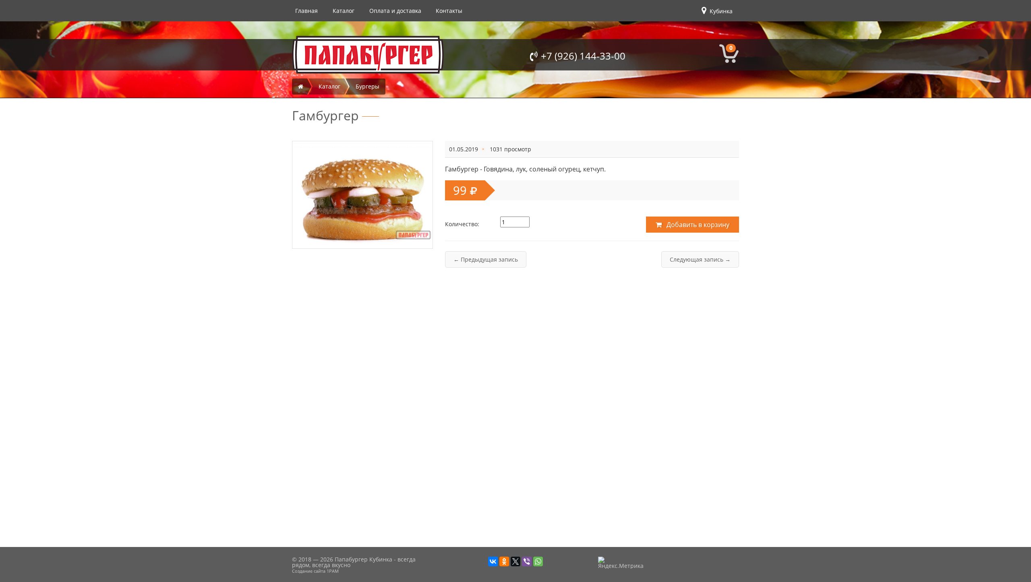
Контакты (449, 10)
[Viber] (527, 561)
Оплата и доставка (395, 10)
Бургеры (367, 86)
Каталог (343, 10)
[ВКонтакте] (493, 561)
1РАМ (333, 571)
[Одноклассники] (504, 561)
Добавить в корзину (697, 224)
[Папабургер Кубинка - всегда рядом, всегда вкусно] (368, 55)
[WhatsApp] (538, 561)
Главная (306, 10)
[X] (515, 561)
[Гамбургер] (362, 193)
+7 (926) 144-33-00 (583, 55)
